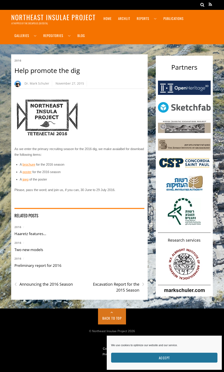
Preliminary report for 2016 (37, 265)
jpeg (25, 179)
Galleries (21, 35)
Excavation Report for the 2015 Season (118, 287)
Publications (173, 18)
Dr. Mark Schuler (36, 83)
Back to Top (112, 318)
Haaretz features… (30, 233)
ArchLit (124, 18)
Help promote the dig (47, 70)
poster (27, 172)
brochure (29, 164)
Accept (164, 357)
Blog (81, 35)
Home (107, 18)
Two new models (28, 249)
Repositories (53, 35)
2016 (17, 60)
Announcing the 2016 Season (43, 284)
